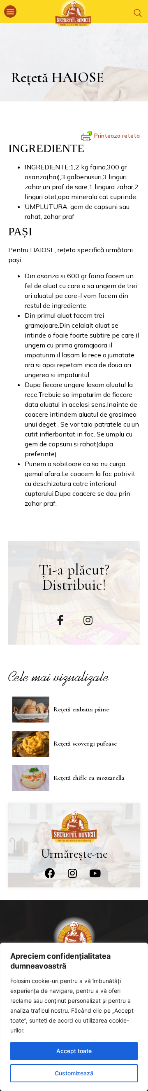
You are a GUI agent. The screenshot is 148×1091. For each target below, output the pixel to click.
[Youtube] (95, 873)
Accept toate (74, 1050)
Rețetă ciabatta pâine (81, 709)
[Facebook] (49, 873)
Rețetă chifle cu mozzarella (89, 778)
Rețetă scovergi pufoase (85, 743)
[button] (10, 11)
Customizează (74, 1073)
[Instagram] (72, 873)
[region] (74, 1017)
